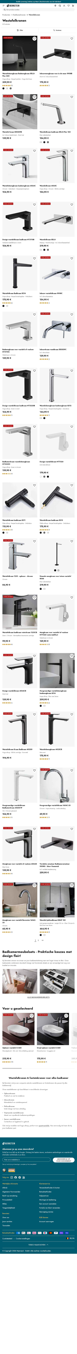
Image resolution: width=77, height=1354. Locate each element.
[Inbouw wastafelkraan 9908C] (57, 273)
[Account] (64, 5)
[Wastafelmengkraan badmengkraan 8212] (57, 385)
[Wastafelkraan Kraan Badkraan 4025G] (19, 729)
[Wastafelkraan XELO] (57, 219)
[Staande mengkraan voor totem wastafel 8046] (57, 555)
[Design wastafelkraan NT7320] (57, 441)
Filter (21, 30)
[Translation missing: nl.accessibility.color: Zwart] (48, 477)
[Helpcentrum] (59, 5)
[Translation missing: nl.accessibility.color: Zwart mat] (3, 88)
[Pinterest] (19, 1177)
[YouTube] (23, 1177)
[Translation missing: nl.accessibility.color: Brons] (11, 88)
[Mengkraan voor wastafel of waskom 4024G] (19, 843)
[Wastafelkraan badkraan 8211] (19, 499)
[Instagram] (11, 1177)
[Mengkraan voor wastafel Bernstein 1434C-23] (19, 899)
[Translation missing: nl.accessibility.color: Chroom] (7, 88)
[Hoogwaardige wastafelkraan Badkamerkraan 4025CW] (19, 785)
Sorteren (58, 30)
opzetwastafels (44, 1126)
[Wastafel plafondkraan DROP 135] (57, 899)
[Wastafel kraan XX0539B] (19, 111)
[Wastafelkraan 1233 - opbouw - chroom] (19, 555)
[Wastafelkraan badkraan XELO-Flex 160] (57, 111)
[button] (6, 85)
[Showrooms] (55, 5)
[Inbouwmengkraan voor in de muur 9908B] (57, 53)
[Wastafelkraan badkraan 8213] (57, 499)
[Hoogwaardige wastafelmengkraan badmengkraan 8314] (57, 670)
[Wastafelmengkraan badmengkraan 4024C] (19, 165)
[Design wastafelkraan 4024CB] (19, 670)
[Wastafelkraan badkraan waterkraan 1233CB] (19, 612)
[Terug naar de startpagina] (13, 5)
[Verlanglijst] (68, 5)
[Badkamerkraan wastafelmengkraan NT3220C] (19, 441)
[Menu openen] (3, 5)
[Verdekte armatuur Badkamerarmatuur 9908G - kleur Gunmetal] (57, 843)
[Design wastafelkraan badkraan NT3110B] (19, 219)
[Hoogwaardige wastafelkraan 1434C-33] (57, 785)
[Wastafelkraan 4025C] (57, 165)
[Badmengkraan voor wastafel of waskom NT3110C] (19, 329)
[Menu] (10, 1337)
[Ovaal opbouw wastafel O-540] (53, 1029)
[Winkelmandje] (73, 5)
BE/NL (72, 1238)
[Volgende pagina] (42, 940)
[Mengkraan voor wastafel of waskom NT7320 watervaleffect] (57, 612)
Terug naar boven (36, 1245)
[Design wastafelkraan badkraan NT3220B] (19, 385)
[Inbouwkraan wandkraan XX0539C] (57, 329)
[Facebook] (15, 1177)
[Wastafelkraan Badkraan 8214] (19, 273)
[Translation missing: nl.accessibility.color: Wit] (41, 477)
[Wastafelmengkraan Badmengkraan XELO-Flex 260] (19, 53)
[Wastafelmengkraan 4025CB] (57, 729)
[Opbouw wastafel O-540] (18, 1029)
